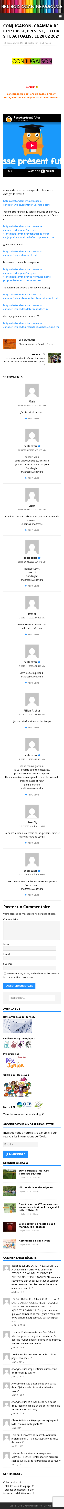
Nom (6, 944)
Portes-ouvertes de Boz (34, 1332)
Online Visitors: (11, 1482)
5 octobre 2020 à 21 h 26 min (32, 666)
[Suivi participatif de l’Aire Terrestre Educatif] (9, 1177)
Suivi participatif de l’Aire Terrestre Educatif (34, 1172)
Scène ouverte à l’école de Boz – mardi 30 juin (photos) (38, 1225)
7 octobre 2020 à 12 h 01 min (32, 759)
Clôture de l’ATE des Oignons (36, 1187)
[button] (59, 16)
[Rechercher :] (32, 998)
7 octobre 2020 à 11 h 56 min (32, 714)
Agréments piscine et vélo (34, 1240)
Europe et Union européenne (41, 1369)
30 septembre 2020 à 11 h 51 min (32, 405)
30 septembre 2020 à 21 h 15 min (32, 562)
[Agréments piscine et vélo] (9, 1247)
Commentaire (10, 919)
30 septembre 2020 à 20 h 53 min (32, 510)
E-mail (6, 954)
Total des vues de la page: (17, 1486)
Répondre (33, 418)
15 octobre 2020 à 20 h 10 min (32, 826)
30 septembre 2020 (13, 42)
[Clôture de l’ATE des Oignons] (9, 1193)
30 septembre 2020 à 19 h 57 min (32, 450)
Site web (7, 963)
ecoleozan (33, 42)
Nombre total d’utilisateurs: (18, 1493)
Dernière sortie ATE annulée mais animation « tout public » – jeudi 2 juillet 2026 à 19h (39, 1207)
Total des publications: (15, 1489)
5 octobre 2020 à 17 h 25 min (32, 618)
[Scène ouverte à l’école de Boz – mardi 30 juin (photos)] (9, 1230)
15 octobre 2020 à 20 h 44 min (32, 874)
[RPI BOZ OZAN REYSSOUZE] (32, 10)
